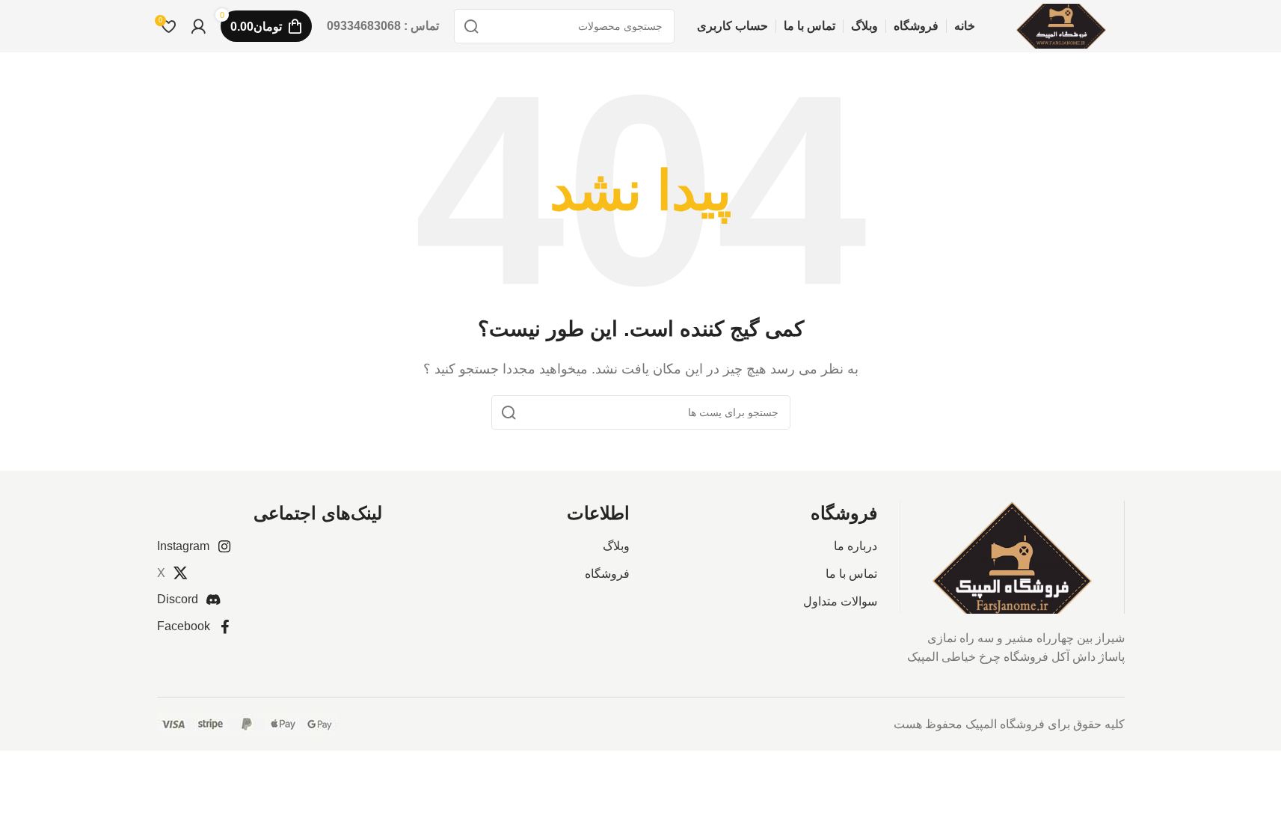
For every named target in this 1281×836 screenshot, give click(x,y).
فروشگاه (607, 573)
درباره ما (855, 546)
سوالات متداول (840, 601)
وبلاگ (616, 546)
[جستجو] (471, 26)
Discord (177, 599)
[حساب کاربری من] (198, 26)
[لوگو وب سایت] (1061, 25)
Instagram (183, 546)
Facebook (183, 626)
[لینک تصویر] (1012, 555)
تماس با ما (851, 573)
